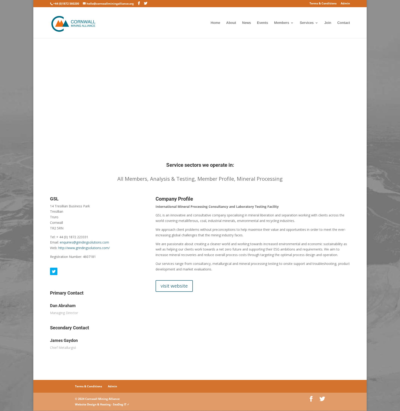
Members (281, 23)
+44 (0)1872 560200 (66, 4)
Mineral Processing (260, 178)
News (246, 23)
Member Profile (215, 178)
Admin (345, 3)
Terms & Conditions (323, 3)
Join (327, 23)
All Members (132, 178)
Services (307, 23)
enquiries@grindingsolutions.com (84, 242)
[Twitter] (53, 271)
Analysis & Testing (172, 178)
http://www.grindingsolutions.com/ (84, 248)
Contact (343, 23)
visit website (174, 286)
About (231, 23)
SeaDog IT (119, 404)
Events (262, 23)
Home (215, 23)
